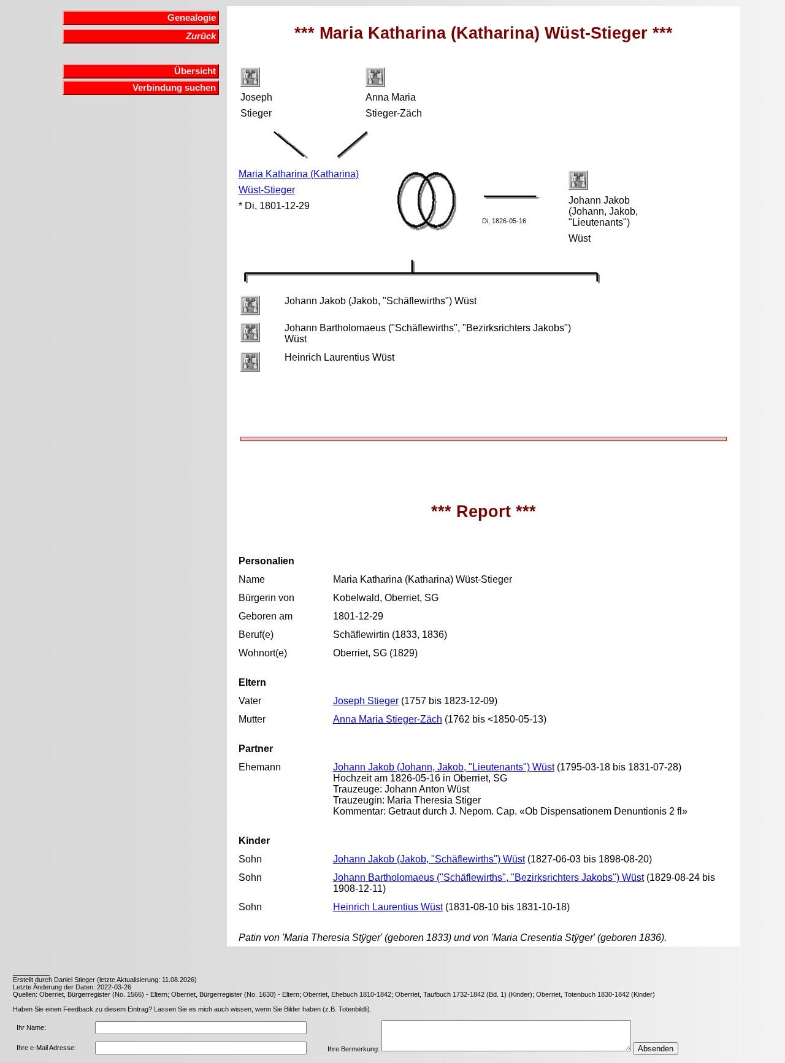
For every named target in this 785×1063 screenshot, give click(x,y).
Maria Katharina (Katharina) (299, 174)
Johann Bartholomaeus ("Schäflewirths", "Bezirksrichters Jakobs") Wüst (488, 877)
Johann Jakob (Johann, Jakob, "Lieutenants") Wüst (443, 767)
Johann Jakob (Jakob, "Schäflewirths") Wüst (429, 859)
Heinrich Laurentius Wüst (388, 907)
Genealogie (191, 18)
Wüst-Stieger (267, 190)
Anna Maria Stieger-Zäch (387, 719)
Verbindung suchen (174, 88)
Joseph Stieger (366, 701)
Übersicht (195, 71)
